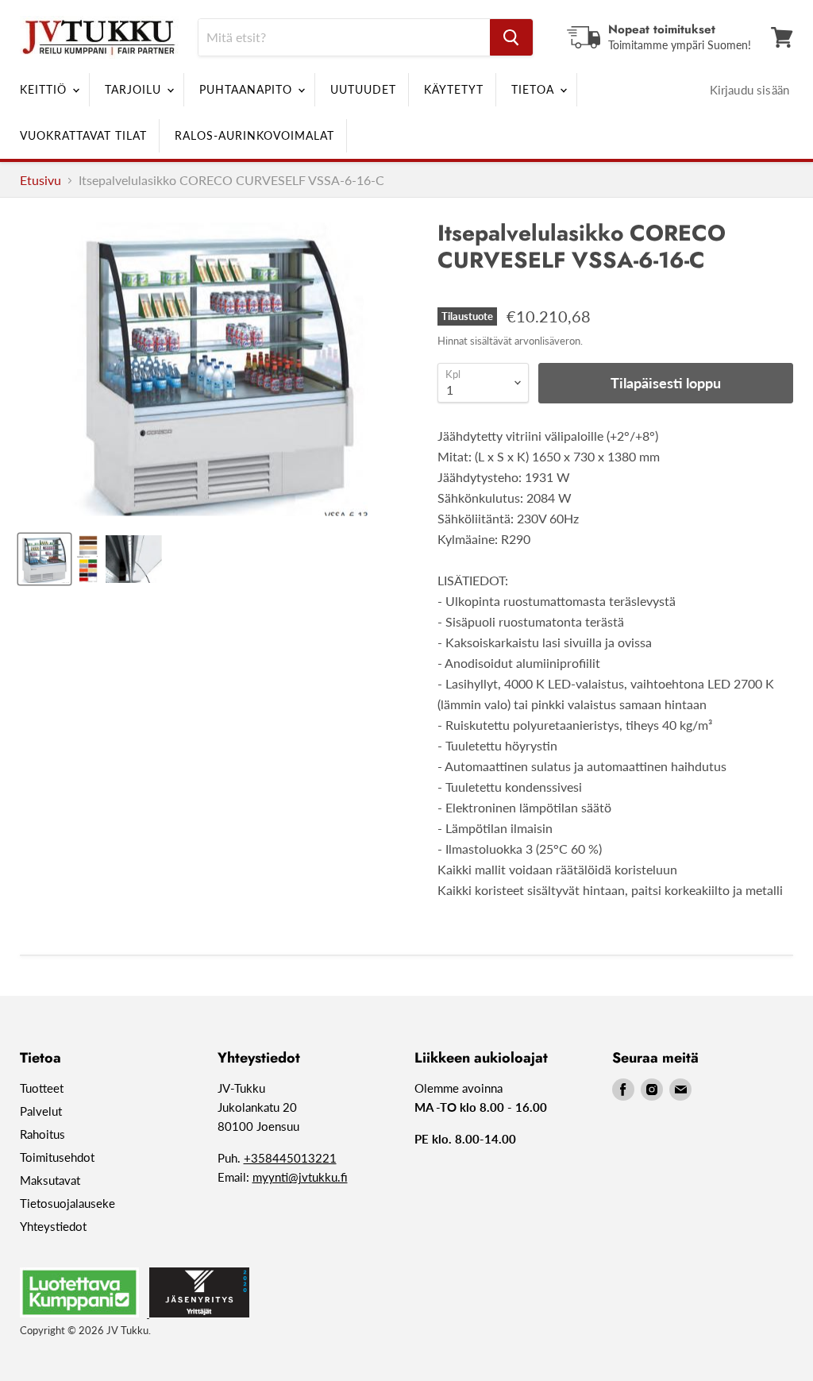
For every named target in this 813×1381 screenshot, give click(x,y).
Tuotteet (42, 1088)
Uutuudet (363, 89)
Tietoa (534, 89)
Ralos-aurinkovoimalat (254, 135)
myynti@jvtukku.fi (300, 1177)
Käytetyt (454, 89)
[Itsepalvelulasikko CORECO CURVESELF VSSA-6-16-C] (44, 559)
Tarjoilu (135, 89)
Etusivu (40, 180)
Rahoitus (42, 1134)
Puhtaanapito (247, 89)
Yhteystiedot (53, 1226)
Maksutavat (50, 1180)
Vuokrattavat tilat (83, 135)
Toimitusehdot (57, 1157)
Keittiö (45, 89)
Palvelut (41, 1111)
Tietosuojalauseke (67, 1203)
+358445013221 (290, 1158)
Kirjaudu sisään (749, 90)
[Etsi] (511, 37)
